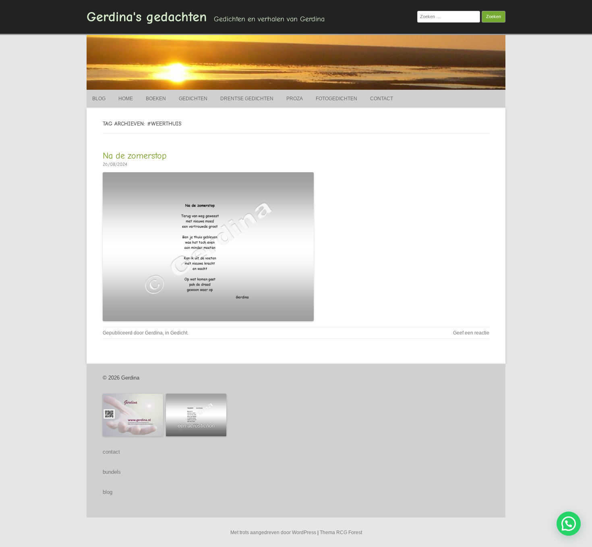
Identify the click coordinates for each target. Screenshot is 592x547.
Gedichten (193, 98)
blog (107, 492)
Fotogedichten (336, 98)
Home (125, 98)
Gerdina (154, 333)
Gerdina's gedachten (147, 17)
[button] (569, 524)
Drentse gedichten (246, 98)
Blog (99, 98)
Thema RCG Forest (341, 532)
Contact (381, 98)
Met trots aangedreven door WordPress (273, 532)
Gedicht (178, 333)
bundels (112, 472)
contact (111, 452)
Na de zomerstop (135, 156)
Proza (294, 98)
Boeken (156, 98)
